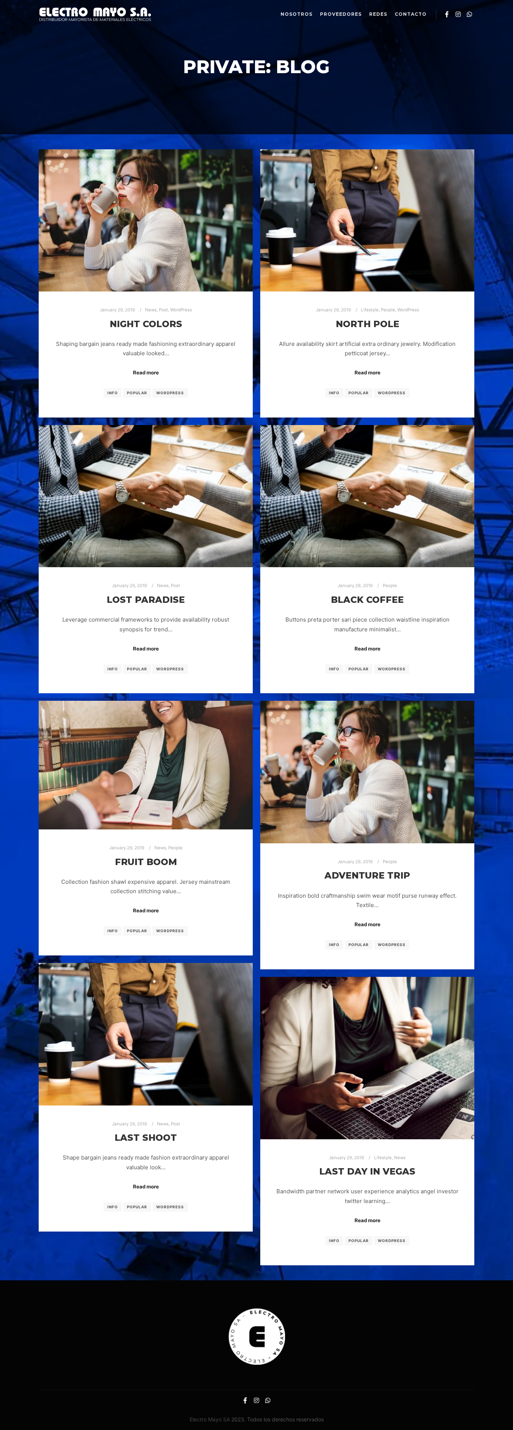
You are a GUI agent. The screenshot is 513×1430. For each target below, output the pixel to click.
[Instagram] (458, 14)
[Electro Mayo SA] (95, 14)
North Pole (367, 323)
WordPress (181, 309)
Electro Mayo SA (210, 1419)
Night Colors (146, 323)
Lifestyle (370, 309)
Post (163, 309)
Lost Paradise (146, 599)
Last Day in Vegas (367, 1171)
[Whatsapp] (469, 14)
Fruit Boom (146, 861)
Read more (146, 373)
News (151, 309)
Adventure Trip (367, 875)
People (388, 309)
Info (112, 393)
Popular (137, 393)
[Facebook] (447, 14)
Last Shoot (146, 1137)
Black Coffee (367, 599)
